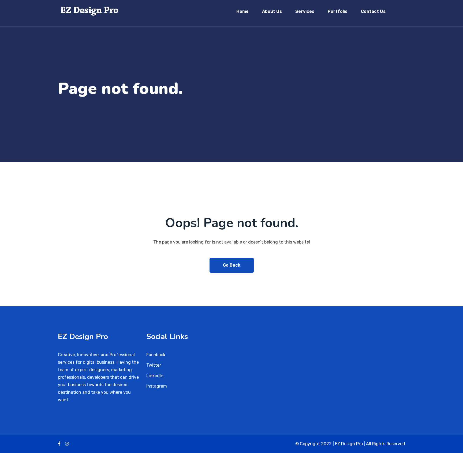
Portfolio (338, 11)
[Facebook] (59, 443)
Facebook (155, 354)
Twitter (153, 365)
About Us (272, 11)
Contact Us (373, 11)
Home (242, 11)
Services (304, 11)
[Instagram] (67, 443)
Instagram (156, 386)
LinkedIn (154, 375)
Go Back (231, 265)
